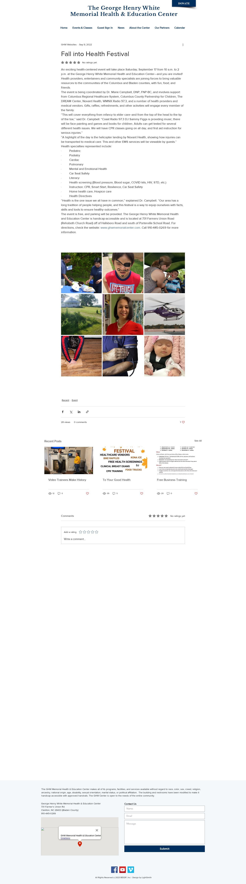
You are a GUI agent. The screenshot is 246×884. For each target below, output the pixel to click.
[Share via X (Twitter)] (70, 411)
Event (75, 400)
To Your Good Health (117, 479)
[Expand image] (81, 273)
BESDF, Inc (125, 877)
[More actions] (183, 45)
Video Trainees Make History (67, 479)
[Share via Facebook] (62, 411)
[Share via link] (87, 411)
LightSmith (147, 877)
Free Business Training (172, 479)
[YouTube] (122, 869)
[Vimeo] (131, 869)
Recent (65, 400)
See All (198, 440)
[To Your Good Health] (123, 460)
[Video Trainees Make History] (68, 460)
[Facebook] (114, 869)
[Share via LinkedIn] (79, 411)
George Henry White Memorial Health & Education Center (71, 803)
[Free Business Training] (177, 460)
